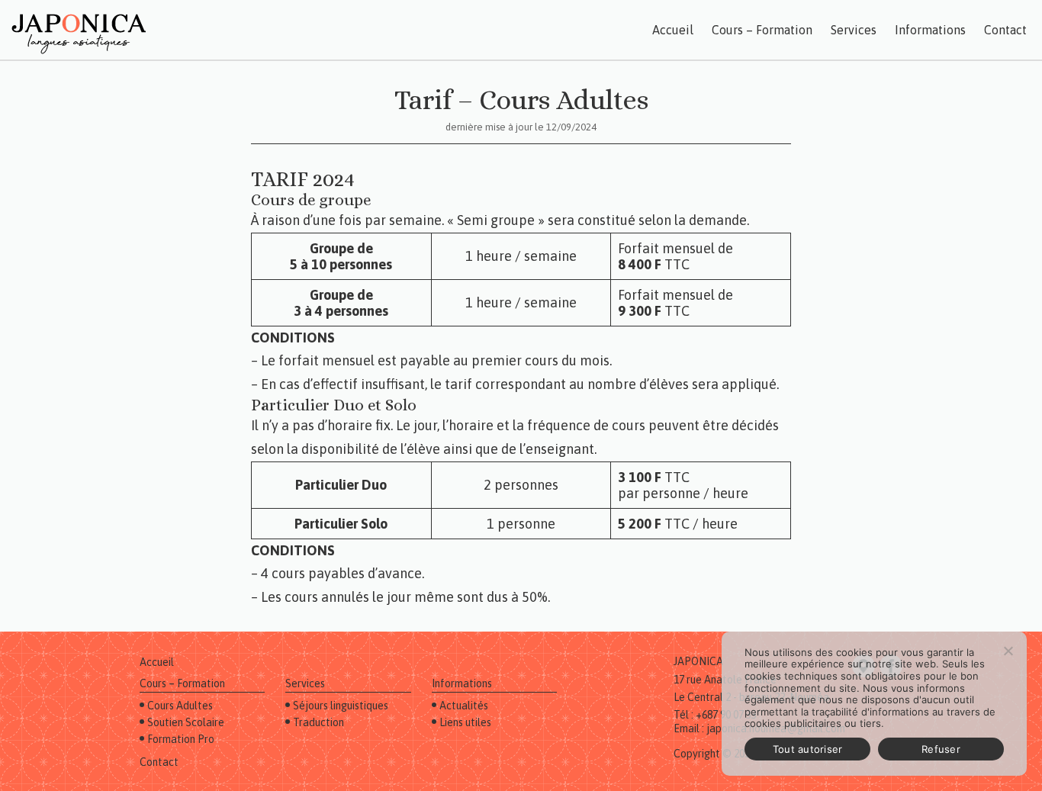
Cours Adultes (180, 705)
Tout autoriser (808, 749)
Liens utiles (465, 722)
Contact (1005, 30)
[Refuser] (1007, 650)
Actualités (463, 705)
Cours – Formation (762, 30)
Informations (930, 30)
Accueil (672, 30)
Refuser (940, 749)
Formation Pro (180, 739)
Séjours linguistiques (340, 705)
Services (853, 30)
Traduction (318, 722)
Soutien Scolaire (185, 722)
